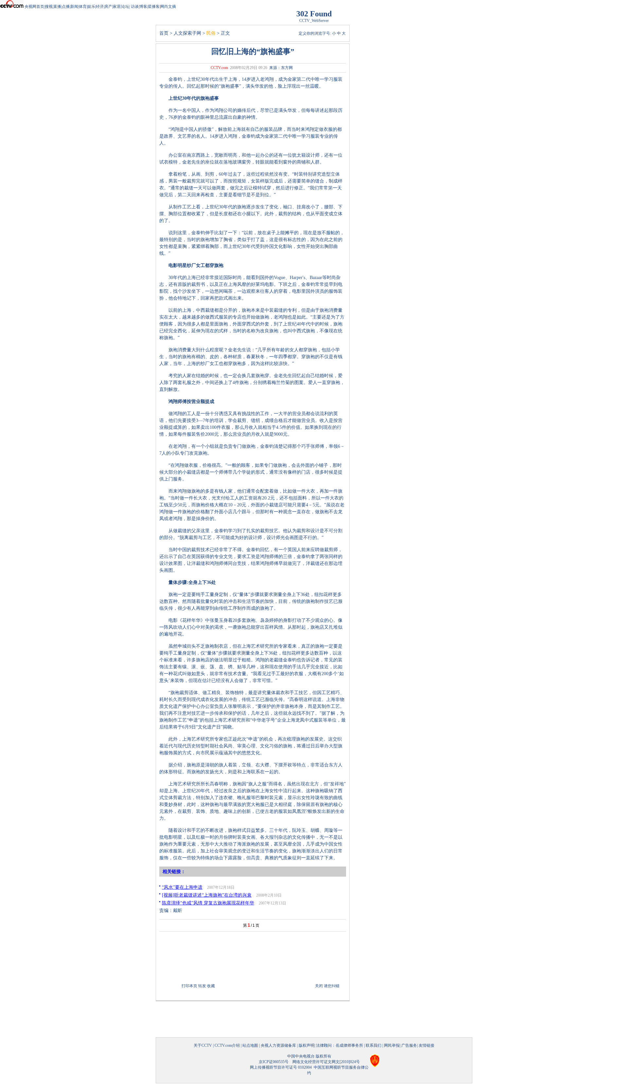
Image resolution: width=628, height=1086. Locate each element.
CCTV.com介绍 (227, 1045)
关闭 (319, 986)
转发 (202, 986)
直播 (57, 6)
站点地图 (250, 1045)
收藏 (211, 986)
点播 (66, 6)
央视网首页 (34, 6)
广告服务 (409, 1045)
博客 (143, 6)
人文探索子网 (187, 33)
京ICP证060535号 (273, 1062)
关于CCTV (203, 1045)
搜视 (49, 6)
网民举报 (392, 1045)
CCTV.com (219, 67)
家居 (117, 6)
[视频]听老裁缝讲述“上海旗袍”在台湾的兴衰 (207, 895)
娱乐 (91, 6)
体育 (83, 6)
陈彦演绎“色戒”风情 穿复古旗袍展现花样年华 (208, 903)
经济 (100, 6)
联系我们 (373, 1045)
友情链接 (426, 1045)
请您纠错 (332, 986)
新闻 (74, 6)
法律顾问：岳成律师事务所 (339, 1045)
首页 (163, 33)
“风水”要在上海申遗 (182, 887)
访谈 (134, 6)
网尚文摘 (168, 6)
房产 (108, 6)
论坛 (125, 6)
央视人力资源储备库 (278, 1045)
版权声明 (306, 1045)
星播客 (154, 6)
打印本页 (189, 986)
